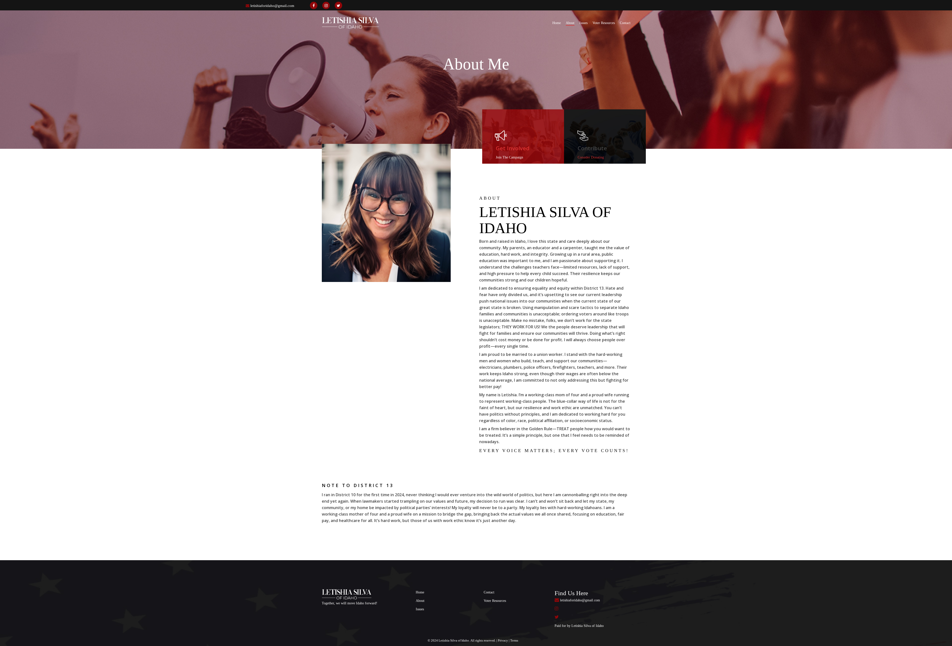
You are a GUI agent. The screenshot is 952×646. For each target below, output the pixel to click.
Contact (489, 592)
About (420, 601)
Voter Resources (495, 601)
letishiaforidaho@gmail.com (272, 6)
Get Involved (513, 148)
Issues (420, 609)
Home (420, 592)
